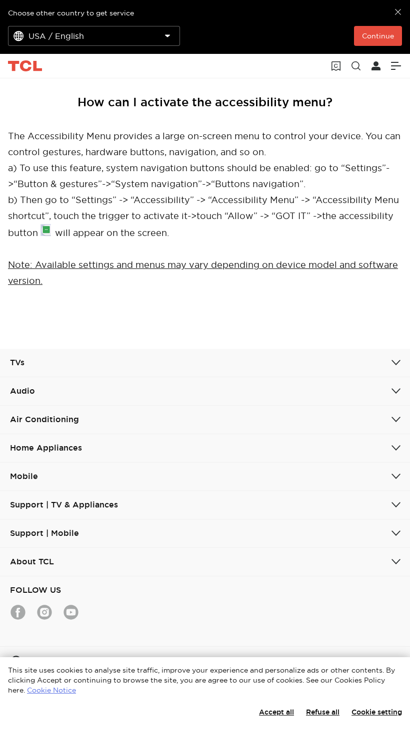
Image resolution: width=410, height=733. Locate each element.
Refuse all (323, 712)
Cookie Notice (51, 690)
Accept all (276, 712)
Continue (378, 35)
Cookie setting (377, 712)
